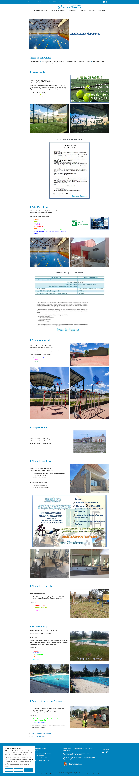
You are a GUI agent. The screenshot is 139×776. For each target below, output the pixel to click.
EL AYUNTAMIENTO (40, 11)
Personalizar (9, 770)
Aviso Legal (41, 773)
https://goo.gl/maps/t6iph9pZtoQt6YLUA (41, 212)
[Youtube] (103, 1)
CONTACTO (101, 11)
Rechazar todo (18, 770)
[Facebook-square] (106, 1)
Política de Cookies (60, 773)
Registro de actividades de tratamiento (76, 773)
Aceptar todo (28, 770)
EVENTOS (83, 11)
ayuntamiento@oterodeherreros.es (70, 2)
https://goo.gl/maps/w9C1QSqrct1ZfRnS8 (41, 440)
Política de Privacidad (50, 773)
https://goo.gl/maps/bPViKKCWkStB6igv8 (51, 598)
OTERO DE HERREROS (58, 11)
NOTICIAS (92, 11)
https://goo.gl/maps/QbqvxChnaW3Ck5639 (52, 597)
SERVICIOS (72, 11)
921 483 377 (35, 637)
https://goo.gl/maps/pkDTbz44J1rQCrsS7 (44, 712)
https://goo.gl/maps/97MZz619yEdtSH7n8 (41, 82)
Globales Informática (95, 773)
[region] (19, 759)
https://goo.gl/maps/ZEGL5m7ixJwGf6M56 (41, 634)
